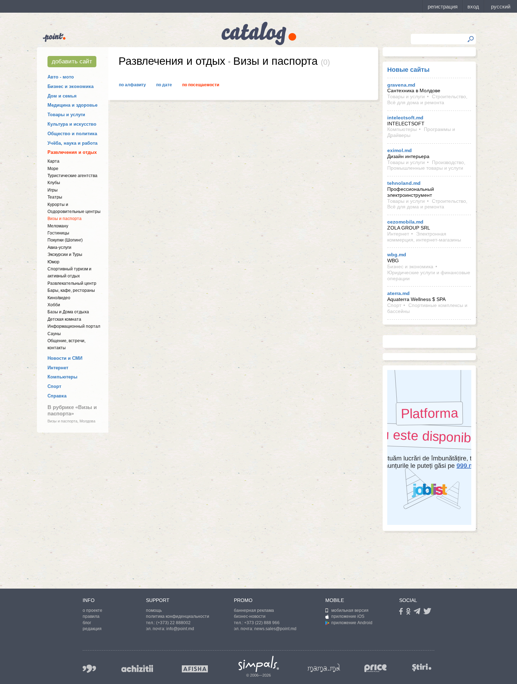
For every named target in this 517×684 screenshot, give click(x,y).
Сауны (54, 333)
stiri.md (421, 667)
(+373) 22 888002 (173, 622)
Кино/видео (58, 297)
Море (52, 168)
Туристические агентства (72, 175)
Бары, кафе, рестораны (71, 290)
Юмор (53, 261)
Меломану (57, 226)
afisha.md (195, 668)
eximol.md (399, 150)
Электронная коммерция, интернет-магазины (424, 237)
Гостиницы (58, 233)
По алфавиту (132, 84)
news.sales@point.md (275, 628)
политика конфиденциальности (177, 616)
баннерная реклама (254, 610)
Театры (54, 197)
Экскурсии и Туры (64, 254)
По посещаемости (200, 84)
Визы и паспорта (64, 218)
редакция (92, 628)
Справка (56, 396)
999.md (89, 669)
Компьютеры (62, 376)
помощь (154, 610)
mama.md (324, 668)
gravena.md (401, 85)
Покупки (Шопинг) (65, 240)
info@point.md (180, 628)
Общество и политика (72, 133)
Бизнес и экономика (70, 86)
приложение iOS (347, 616)
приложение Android (351, 622)
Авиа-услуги (59, 247)
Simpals (258, 664)
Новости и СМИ (64, 358)
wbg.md (396, 254)
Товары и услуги (66, 114)
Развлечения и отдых (72, 152)
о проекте (92, 610)
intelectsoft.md (405, 117)
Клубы (53, 182)
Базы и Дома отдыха (68, 311)
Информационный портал (73, 326)
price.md (375, 668)
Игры (52, 190)
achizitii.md (137, 668)
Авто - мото (60, 77)
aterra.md (398, 293)
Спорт (54, 386)
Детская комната (64, 319)
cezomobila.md (405, 222)
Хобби (53, 304)
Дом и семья (62, 96)
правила (91, 616)
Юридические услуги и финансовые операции (428, 275)
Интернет (57, 367)
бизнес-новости (250, 616)
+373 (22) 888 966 (262, 622)
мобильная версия (350, 610)
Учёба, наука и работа (72, 143)
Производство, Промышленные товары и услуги (426, 165)
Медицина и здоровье (72, 105)
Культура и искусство (71, 124)
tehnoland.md (404, 183)
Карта (53, 161)
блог (87, 622)
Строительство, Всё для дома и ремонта (427, 99)
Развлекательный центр (71, 283)
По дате (164, 84)
